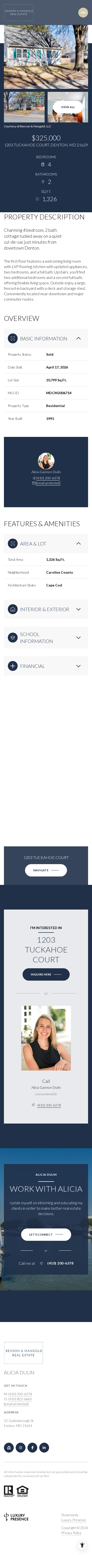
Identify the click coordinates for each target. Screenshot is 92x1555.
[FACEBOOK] (32, 1448)
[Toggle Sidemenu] (83, 13)
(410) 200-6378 (48, 478)
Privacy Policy (71, 1533)
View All (68, 107)
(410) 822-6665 (20, 1399)
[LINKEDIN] (44, 1448)
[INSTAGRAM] (21, 1448)
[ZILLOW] (9, 1448)
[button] (46, 1234)
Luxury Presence (73, 1520)
